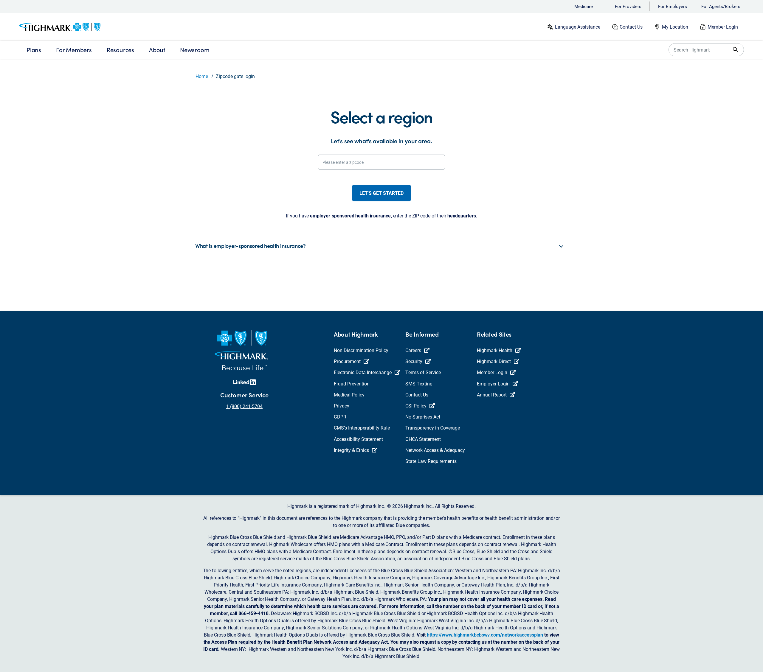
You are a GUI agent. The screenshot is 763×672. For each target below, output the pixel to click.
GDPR (340, 416)
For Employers (672, 6)
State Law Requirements (431, 461)
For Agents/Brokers (720, 6)
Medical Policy (349, 394)
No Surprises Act (422, 416)
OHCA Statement (423, 439)
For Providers (628, 6)
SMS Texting (418, 383)
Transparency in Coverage (432, 427)
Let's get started (381, 193)
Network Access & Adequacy (435, 450)
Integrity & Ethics (351, 450)
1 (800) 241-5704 (244, 406)
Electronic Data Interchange (363, 372)
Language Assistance (577, 27)
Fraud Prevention (352, 383)
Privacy (341, 405)
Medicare (583, 6)
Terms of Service (423, 372)
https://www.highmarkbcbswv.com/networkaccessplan (485, 634)
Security (413, 361)
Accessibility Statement (358, 439)
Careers (413, 350)
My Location (675, 27)
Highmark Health (494, 350)
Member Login (723, 27)
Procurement (347, 361)
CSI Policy (416, 405)
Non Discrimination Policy (361, 350)
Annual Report (492, 394)
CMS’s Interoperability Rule (362, 427)
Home (202, 76)
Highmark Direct (494, 361)
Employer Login (493, 383)
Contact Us (631, 27)
